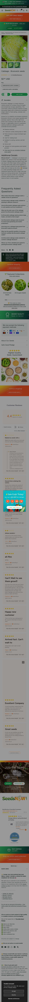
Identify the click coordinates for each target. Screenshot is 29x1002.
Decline (14, 995)
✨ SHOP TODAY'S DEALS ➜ (14, 507)
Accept (14, 991)
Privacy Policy (12, 987)
